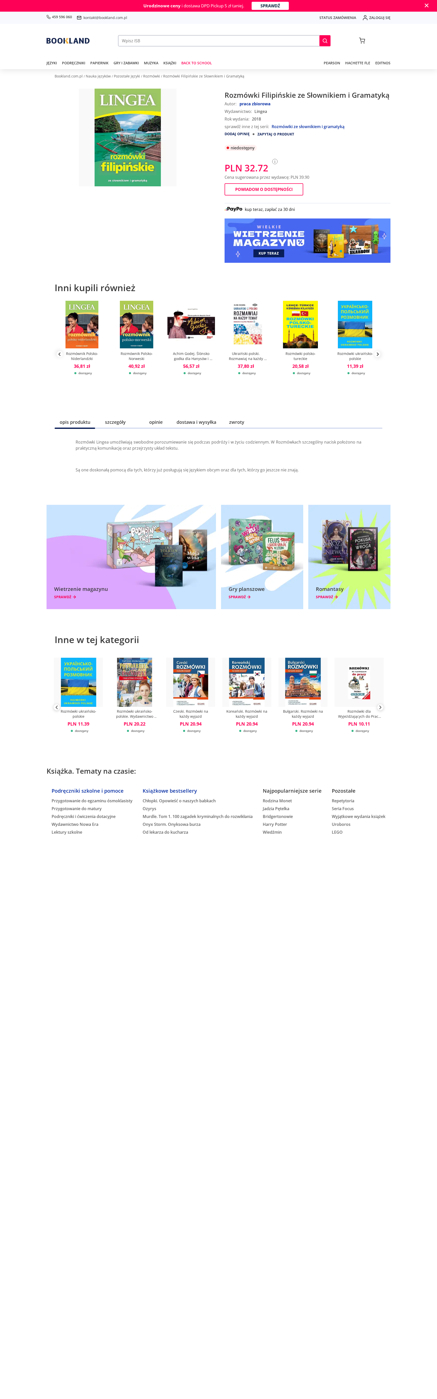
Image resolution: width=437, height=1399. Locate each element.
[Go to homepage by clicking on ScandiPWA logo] (68, 40)
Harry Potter (275, 824)
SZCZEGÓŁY (115, 422)
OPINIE (156, 422)
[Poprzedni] (57, 708)
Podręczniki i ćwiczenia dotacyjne (84, 816)
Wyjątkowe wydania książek (358, 816)
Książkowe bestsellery (170, 790)
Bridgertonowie (278, 816)
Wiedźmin (272, 832)
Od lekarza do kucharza (165, 832)
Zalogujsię (379, 17)
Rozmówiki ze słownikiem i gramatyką (308, 126)
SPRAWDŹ (270, 6)
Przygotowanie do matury (77, 808)
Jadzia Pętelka (276, 808)
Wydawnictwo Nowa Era (75, 824)
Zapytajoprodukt (275, 134)
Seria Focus (343, 808)
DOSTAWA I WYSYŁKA (196, 422)
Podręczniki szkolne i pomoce (88, 790)
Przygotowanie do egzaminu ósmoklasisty (92, 801)
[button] (325, 40)
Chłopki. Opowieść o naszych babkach (179, 801)
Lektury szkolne (67, 832)
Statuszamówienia (337, 17)
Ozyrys (149, 808)
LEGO (337, 832)
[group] (82, 354)
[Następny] (380, 708)
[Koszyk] (362, 41)
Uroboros (341, 824)
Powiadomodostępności (264, 189)
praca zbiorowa (255, 104)
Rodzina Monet (277, 801)
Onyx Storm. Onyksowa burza (172, 824)
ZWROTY (236, 422)
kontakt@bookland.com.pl (105, 17)
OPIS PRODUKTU (75, 422)
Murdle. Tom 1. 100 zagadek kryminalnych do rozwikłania (198, 816)
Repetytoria (343, 801)
